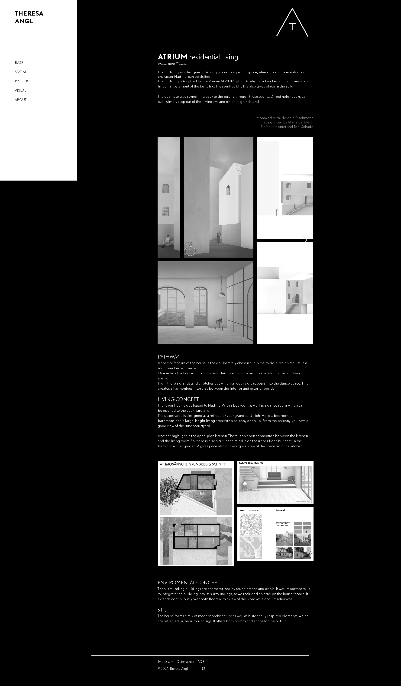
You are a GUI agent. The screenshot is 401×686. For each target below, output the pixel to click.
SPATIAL (20, 72)
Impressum (165, 661)
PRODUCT (23, 81)
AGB (201, 661)
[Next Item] (305, 240)
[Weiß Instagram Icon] (204, 668)
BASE (19, 63)
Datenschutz (185, 661)
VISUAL (20, 90)
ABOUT (20, 100)
